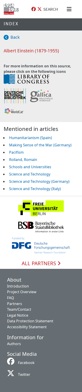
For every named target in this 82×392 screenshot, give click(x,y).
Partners (14, 303)
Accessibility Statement (27, 326)
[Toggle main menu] (70, 9)
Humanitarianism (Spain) (30, 137)
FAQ (10, 297)
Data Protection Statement (30, 320)
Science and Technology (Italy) (35, 188)
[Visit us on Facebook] (33, 9)
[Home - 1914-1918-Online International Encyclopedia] (12, 9)
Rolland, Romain (23, 159)
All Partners (39, 263)
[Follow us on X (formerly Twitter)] (39, 9)
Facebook (26, 362)
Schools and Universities (30, 166)
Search (50, 9)
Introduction (18, 286)
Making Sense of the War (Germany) (40, 145)
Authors (14, 343)
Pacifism (16, 152)
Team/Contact (19, 309)
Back (15, 37)
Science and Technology (29, 174)
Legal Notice (17, 315)
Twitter (24, 374)
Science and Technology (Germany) (39, 181)
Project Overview (21, 291)
